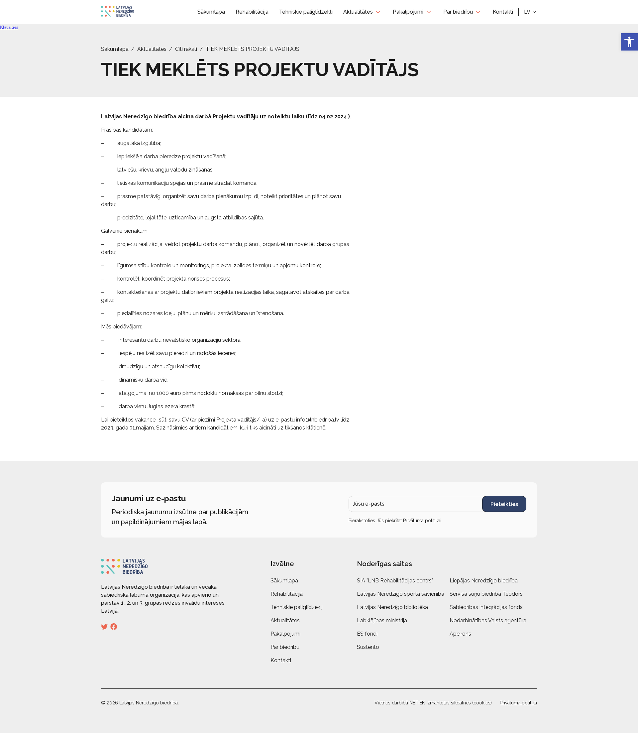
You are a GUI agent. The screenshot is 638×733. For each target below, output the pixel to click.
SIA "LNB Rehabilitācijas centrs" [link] (395, 580)
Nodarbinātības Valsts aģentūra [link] (488, 620)
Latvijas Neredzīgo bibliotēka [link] (392, 607)
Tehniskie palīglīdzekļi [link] (306, 12)
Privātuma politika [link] (518, 702)
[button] (530, 12)
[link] (629, 42)
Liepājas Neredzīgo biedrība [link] (484, 580)
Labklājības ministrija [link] (382, 620)
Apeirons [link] (460, 634)
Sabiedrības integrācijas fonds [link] (486, 607)
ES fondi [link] (367, 634)
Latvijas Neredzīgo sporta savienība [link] (400, 594)
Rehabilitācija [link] (252, 12)
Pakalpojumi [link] (408, 12)
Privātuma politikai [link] (422, 520)
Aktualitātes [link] (358, 12)
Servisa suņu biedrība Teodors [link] (486, 594)
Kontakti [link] (503, 12)
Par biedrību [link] (458, 12)
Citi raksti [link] (186, 49)
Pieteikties (504, 504)
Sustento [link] (368, 647)
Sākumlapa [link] (211, 12)
